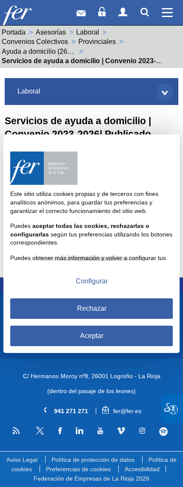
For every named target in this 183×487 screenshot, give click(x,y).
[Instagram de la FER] (142, 430)
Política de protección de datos (92, 459)
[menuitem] (92, 91)
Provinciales (97, 41)
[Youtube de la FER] (100, 430)
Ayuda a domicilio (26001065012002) (58, 51)
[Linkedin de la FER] (79, 430)
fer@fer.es (126, 411)
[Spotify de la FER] (163, 431)
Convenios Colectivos (35, 41)
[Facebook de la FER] (60, 430)
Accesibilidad (142, 469)
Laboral (87, 32)
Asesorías (51, 32)
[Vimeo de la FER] (121, 430)
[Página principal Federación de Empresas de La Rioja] (29, 14)
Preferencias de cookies (78, 469)
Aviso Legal (21, 459)
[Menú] (167, 12)
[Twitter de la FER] (38, 433)
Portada (14, 32)
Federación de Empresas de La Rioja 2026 (91, 478)
